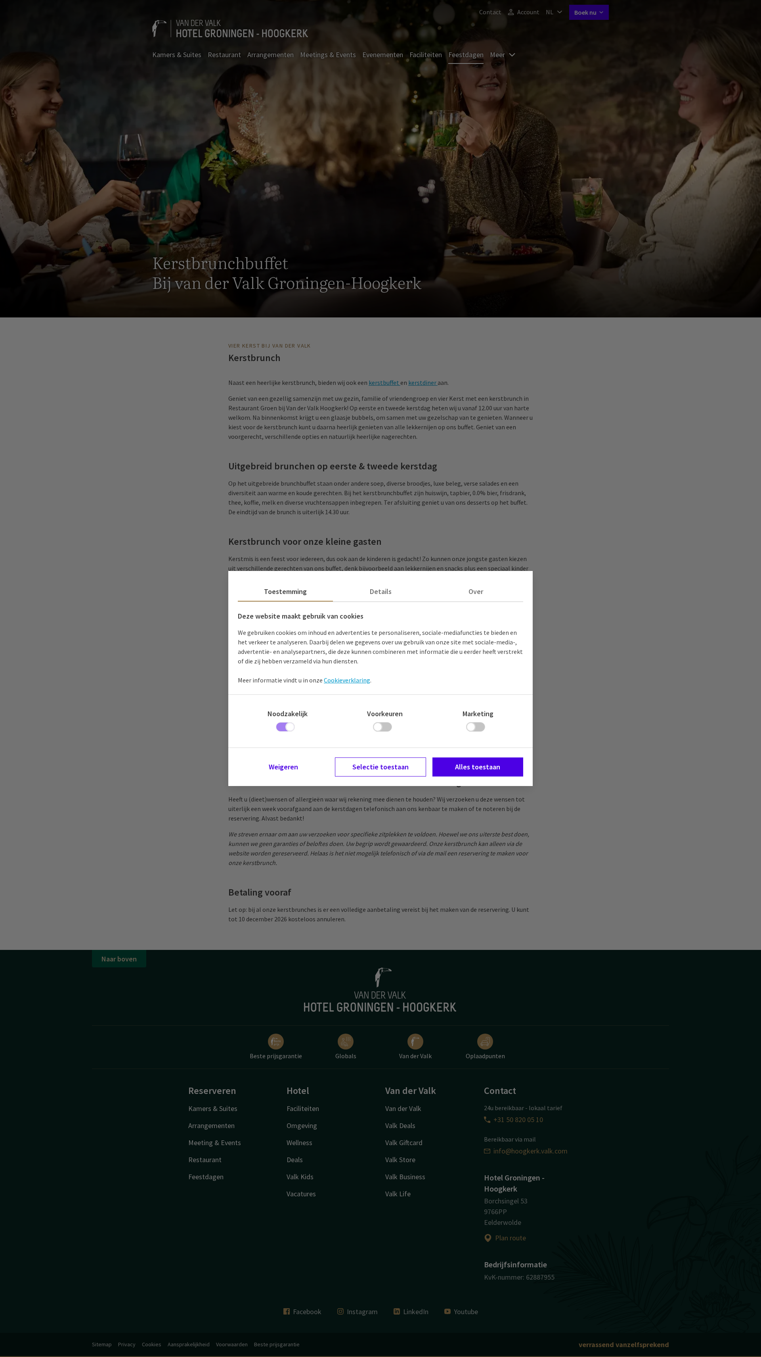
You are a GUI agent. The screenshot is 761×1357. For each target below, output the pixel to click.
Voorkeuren (385, 713)
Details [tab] (381, 591)
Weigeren (283, 766)
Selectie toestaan (380, 766)
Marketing (478, 713)
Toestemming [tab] (285, 591)
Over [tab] (475, 591)
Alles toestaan (477, 766)
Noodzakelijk (288, 713)
